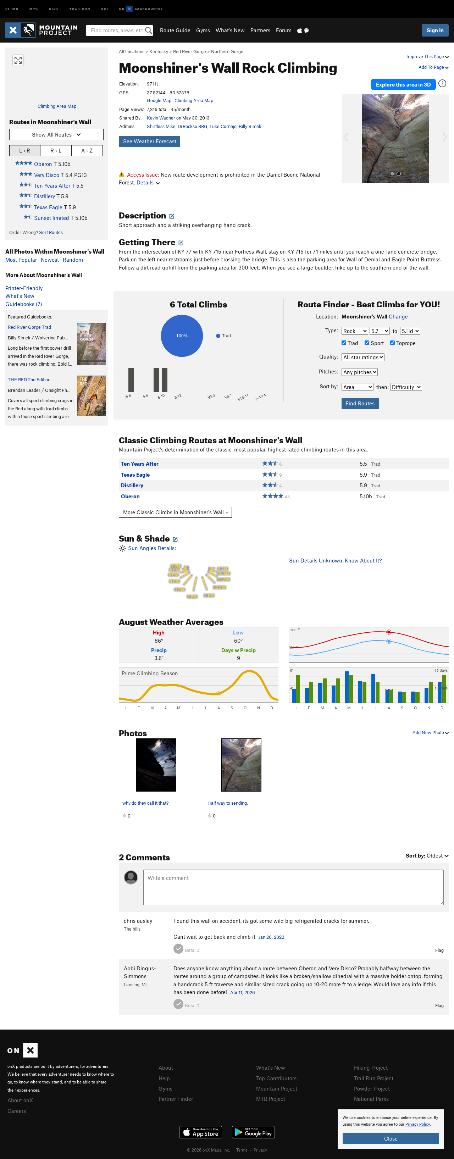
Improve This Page (425, 56)
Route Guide (175, 30)
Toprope (405, 343)
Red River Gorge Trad (29, 327)
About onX (20, 1100)
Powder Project (372, 1088)
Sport (376, 343)
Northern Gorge (227, 51)
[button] (349, 138)
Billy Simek (250, 126)
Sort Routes (51, 232)
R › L (55, 150)
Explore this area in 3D (403, 84)
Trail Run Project (373, 1078)
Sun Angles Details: (178, 572)
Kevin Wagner (161, 118)
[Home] (44, 30)
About (166, 1067)
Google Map (159, 100)
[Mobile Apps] (303, 30)
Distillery (44, 196)
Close (391, 1138)
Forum (284, 30)
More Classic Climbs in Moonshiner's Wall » (175, 512)
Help (164, 1078)
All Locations (131, 51)
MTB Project (270, 1099)
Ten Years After (52, 185)
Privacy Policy (417, 1124)
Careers (16, 1111)
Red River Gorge (189, 51)
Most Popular (21, 259)
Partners (260, 30)
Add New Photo (429, 732)
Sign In (435, 30)
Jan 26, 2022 (271, 937)
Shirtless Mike (161, 126)
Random (73, 259)
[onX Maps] (22, 1055)
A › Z (87, 150)
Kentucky (158, 51)
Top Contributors (276, 1078)
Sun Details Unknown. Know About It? (335, 560)
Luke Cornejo (223, 126)
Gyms (203, 30)
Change (398, 316)
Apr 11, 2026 (242, 992)
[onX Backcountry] (141, 9)
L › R (24, 150)
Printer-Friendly (24, 288)
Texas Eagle (48, 207)
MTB (33, 8)
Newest (50, 259)
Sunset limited (51, 218)
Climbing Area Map (57, 106)
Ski (105, 8)
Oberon (43, 164)
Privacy (260, 1149)
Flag (439, 950)
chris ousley (138, 920)
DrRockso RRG (192, 126)
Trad (352, 343)
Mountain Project (276, 1088)
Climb (12, 8)
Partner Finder (176, 1099)
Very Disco (46, 175)
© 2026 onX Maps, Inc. (208, 1149)
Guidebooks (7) (23, 304)
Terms (242, 1149)
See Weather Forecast (149, 141)
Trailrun (80, 8)
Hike (54, 8)
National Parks (371, 1099)
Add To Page (432, 67)
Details (145, 182)
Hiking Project (371, 1067)
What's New (230, 30)
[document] (391, 1129)
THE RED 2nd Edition (29, 379)
